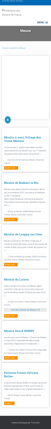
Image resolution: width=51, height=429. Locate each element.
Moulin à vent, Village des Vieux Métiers (22, 139)
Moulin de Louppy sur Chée (23, 234)
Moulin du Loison (16, 279)
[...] (40, 154)
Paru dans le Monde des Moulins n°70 (25, 310)
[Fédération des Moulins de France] (15, 14)
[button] (40, 22)
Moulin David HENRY (19, 331)
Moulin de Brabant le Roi (21, 182)
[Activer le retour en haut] (45, 423)
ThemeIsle (35, 423)
